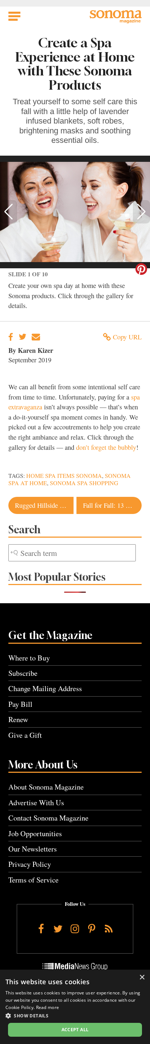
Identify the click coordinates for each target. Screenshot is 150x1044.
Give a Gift (25, 735)
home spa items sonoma (64, 476)
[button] (8, 211)
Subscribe (23, 673)
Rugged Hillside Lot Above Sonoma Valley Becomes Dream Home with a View (44, 505)
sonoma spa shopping (84, 483)
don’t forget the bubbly (106, 447)
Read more (47, 1007)
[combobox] (72, 552)
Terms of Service (33, 880)
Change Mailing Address (45, 688)
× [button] (142, 977)
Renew (18, 719)
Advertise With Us (36, 802)
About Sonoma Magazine (46, 787)
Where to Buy (29, 658)
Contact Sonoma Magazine (48, 818)
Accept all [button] (75, 1030)
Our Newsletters (32, 849)
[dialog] (75, 1007)
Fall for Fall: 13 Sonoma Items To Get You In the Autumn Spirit (112, 505)
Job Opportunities (35, 833)
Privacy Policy (29, 864)
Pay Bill (20, 704)
